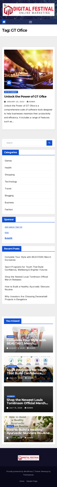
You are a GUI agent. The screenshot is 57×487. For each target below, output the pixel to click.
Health (8, 167)
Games (8, 160)
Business (9, 202)
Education (11, 366)
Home (22, 481)
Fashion (9, 209)
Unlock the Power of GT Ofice (25, 96)
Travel (8, 188)
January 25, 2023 (16, 102)
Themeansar (28, 475)
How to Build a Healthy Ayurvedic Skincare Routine (28, 431)
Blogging (9, 195)
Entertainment (11, 92)
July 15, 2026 (16, 408)
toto (7, 232)
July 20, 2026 (16, 378)
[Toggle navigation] (30, 22)
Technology (11, 181)
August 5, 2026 (17, 348)
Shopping (10, 174)
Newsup (44, 471)
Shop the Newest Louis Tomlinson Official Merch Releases (26, 403)
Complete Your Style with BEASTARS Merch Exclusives (26, 343)
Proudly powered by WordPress (19, 471)
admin (32, 102)
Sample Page (32, 481)
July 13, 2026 (16, 438)
